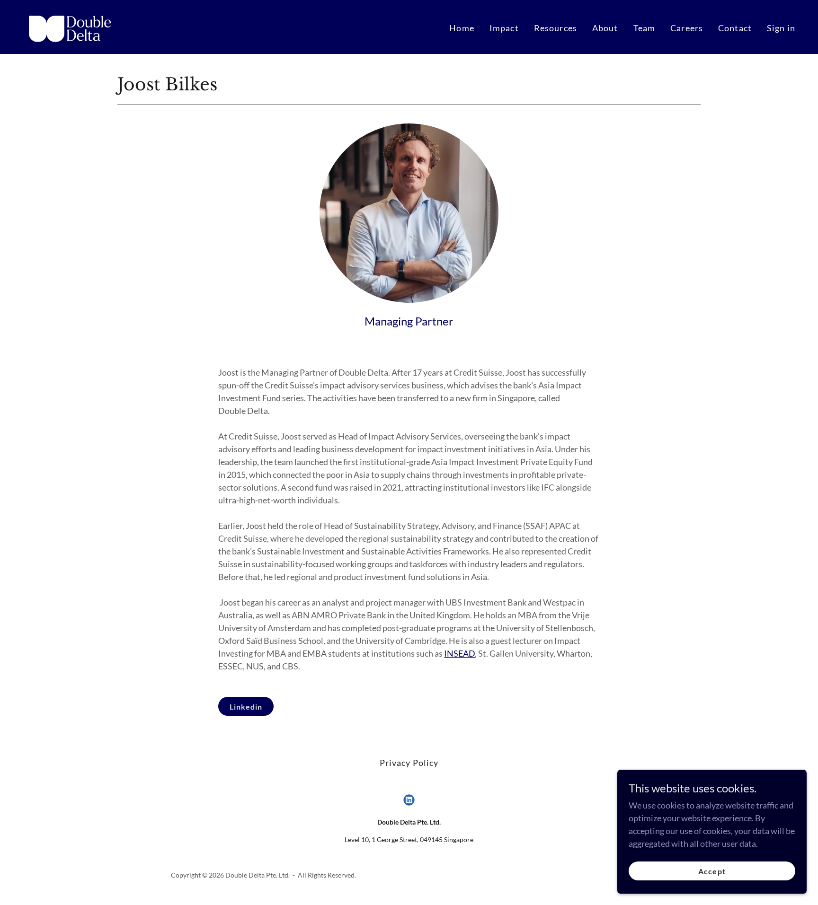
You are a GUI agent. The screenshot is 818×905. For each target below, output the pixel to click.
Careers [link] (686, 28)
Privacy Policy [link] (409, 762)
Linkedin (246, 706)
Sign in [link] (781, 28)
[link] (72, 26)
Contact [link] (735, 28)
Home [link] (461, 28)
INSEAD (459, 653)
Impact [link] (504, 28)
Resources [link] (555, 28)
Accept (711, 871)
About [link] (605, 28)
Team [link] (644, 28)
